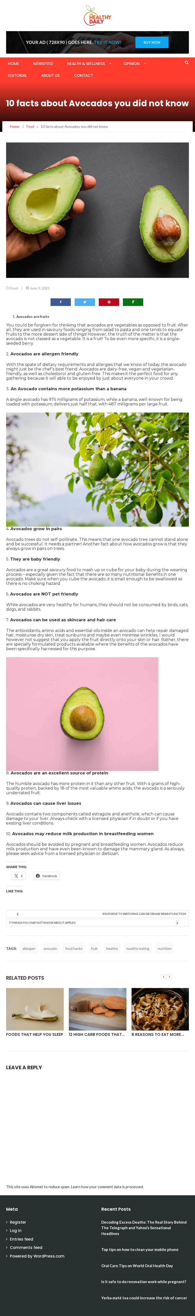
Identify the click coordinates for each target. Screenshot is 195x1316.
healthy (112, 948)
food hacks (74, 948)
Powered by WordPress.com (37, 1256)
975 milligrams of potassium (77, 399)
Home (13, 63)
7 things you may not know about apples (42, 922)
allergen (29, 948)
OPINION (132, 63)
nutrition (165, 948)
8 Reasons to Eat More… (158, 1034)
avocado (50, 948)
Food (14, 288)
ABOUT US (50, 75)
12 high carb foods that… (97, 1034)
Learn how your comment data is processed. (107, 1186)
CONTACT (83, 75)
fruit (94, 948)
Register (18, 1222)
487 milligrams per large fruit (138, 404)
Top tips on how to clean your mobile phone (139, 1249)
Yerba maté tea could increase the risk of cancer (144, 1298)
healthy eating (137, 948)
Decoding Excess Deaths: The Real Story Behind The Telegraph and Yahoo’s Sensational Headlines (144, 1228)
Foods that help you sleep (34, 1034)
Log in (16, 1230)
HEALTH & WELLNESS (86, 63)
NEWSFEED (43, 63)
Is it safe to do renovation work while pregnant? (143, 1281)
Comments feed (26, 1247)
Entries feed (21, 1239)
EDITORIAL (17, 75)
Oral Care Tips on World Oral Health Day (137, 1265)
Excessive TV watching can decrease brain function (144, 914)
